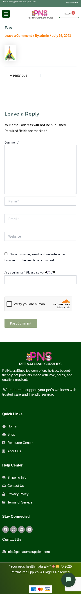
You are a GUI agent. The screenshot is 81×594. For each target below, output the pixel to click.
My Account (72, 2)
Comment (12, 142)
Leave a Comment (18, 35)
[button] (6, 14)
